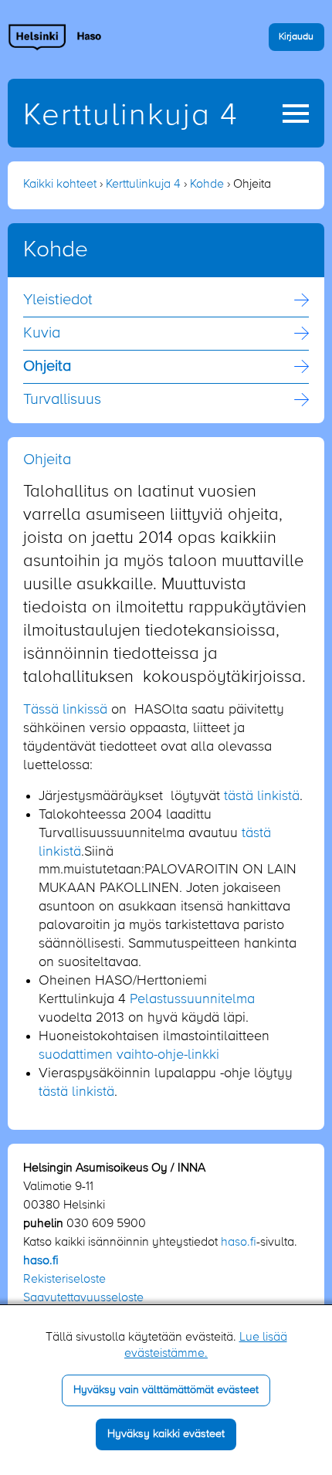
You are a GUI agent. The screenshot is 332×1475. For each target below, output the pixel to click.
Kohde (207, 184)
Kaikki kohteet (60, 184)
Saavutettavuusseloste (83, 1298)
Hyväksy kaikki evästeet (166, 1434)
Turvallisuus (62, 400)
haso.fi (238, 1242)
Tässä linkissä (65, 710)
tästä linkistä (262, 796)
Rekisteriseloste (64, 1279)
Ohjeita (47, 367)
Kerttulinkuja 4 (131, 115)
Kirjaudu (296, 37)
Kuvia (41, 333)
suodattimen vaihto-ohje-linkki (129, 1055)
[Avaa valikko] (296, 113)
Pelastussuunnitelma (192, 999)
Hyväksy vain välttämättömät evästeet (166, 1390)
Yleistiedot (58, 300)
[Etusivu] (55, 37)
